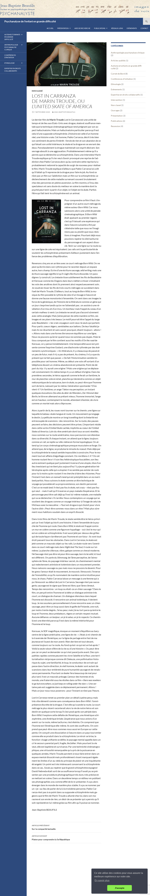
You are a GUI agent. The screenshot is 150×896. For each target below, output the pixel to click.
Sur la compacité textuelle (44, 827)
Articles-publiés (118, 60)
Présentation (63, 28)
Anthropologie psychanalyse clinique (127, 52)
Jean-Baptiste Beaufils (64, 112)
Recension (115, 126)
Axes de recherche (82, 28)
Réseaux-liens (117, 28)
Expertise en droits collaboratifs (125, 94)
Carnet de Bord (118, 73)
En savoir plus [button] (102, 880)
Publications (99, 28)
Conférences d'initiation (122, 79)
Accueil (50, 28)
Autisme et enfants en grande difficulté (12, 37)
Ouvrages (115, 110)
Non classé (37, 91)
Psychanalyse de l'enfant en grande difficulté (30, 21)
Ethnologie (116, 84)
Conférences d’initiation (10, 56)
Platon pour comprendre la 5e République (51, 838)
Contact (144, 28)
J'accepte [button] (119, 888)
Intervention (116, 100)
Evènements (132, 28)
